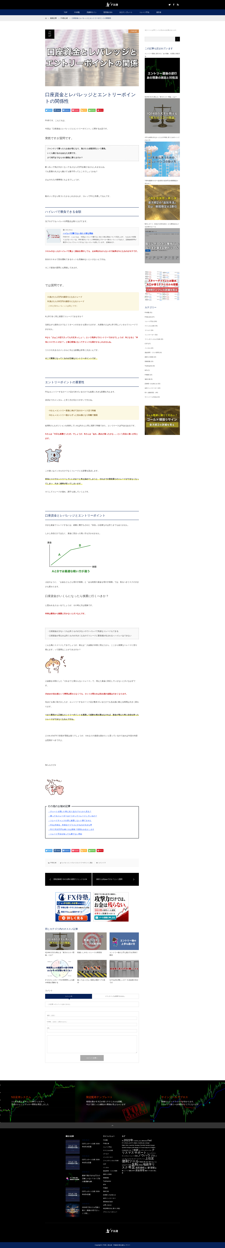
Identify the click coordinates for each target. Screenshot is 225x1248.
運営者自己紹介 (108, 1201)
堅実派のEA (108, 12)
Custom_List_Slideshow (140, 1140)
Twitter (169, 4)
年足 (131, 1167)
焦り (146, 1168)
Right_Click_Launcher (128, 1145)
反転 (135, 1164)
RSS (177, 4)
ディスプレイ (126, 1156)
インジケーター (150, 335)
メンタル (147, 348)
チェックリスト (151, 1153)
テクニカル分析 (150, 326)
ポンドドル (128, 1159)
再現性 (141, 1162)
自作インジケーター (151, 388)
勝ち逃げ (146, 1162)
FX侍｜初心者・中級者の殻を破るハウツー (116, 1245)
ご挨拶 (134, 1150)
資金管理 (139, 1170)
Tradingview (149, 366)
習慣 (152, 1167)
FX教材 (147, 375)
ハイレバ (73, 863)
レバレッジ (65, 863)
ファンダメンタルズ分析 (152, 339)
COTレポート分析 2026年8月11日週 (91, 1161)
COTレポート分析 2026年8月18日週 (91, 1145)
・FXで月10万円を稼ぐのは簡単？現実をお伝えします (71, 829)
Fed (150, 1140)
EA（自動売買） (150, 392)
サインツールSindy (151, 397)
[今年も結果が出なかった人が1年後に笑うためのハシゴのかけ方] (162, 176)
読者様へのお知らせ (151, 383)
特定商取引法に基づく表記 (111, 1208)
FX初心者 (134, 31)
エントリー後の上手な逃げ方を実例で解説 (123, 954)
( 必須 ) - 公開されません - (57, 1021)
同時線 (141, 1165)
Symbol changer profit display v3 (131, 1147)
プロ (153, 1155)
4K (122, 1140)
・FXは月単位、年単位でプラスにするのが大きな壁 (70, 825)
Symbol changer (150, 1145)
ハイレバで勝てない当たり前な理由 (78, 233)
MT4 (146, 370)
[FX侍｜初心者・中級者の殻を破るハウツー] (112, 4)
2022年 (128, 1140)
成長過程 (139, 1167)
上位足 (149, 1158)
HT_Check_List (126, 1143)
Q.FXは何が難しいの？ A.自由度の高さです (124, 981)
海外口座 (147, 379)
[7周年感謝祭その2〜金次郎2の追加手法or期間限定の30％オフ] (162, 219)
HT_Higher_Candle (136, 1143)
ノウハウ (144, 1155)
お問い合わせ (107, 1205)
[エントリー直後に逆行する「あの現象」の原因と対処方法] (162, 92)
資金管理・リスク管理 (152, 352)
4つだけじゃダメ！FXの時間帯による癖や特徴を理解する (59, 981)
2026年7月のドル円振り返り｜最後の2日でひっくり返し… (91, 1210)
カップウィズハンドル (145, 1150)
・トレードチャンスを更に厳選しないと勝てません (69, 821)
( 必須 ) (51, 1015)
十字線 (129, 1165)
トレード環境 (134, 1156)
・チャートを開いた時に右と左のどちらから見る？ (69, 811)
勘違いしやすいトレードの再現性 (89, 952)
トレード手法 (144, 12)
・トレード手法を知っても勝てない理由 (65, 834)
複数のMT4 (132, 1170)
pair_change (145, 1143)
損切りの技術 (149, 357)
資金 (91, 863)
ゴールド (147, 330)
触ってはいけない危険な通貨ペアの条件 (91, 981)
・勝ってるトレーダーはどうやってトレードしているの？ (72, 816)
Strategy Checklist (140, 1145)
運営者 (158, 12)
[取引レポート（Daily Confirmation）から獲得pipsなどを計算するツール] (162, 263)
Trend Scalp (144, 1147)
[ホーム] (46, 16)
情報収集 (147, 361)
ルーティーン (141, 1159)
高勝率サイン (92, 12)
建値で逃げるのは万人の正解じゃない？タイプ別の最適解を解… (91, 1178)
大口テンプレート (125, 12)
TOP (65, 12)
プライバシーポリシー (110, 1212)
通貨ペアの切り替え (150, 1170)
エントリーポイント (82, 863)
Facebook (173, 4)
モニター (134, 1159)
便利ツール (130, 1161)
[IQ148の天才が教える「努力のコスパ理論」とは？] (162, 133)
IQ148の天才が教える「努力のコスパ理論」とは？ (59, 954)
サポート (140, 1152)
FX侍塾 (77, 12)
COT (146, 343)
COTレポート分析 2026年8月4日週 (91, 1192)
